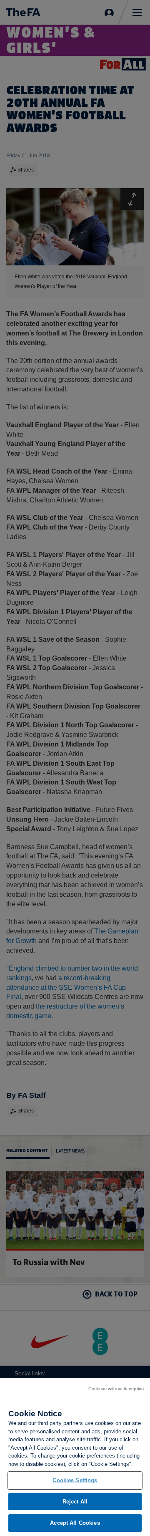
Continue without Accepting (116, 1388)
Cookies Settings (74, 1480)
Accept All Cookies (75, 1523)
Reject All (75, 1501)
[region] (75, 1457)
